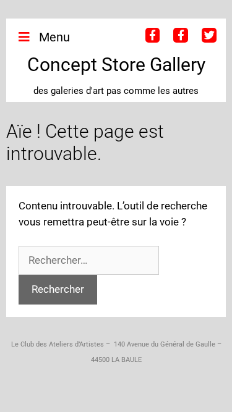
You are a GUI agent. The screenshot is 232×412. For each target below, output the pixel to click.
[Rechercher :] (89, 260)
